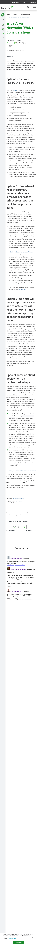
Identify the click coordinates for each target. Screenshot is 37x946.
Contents (9, 56)
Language (15, 2)
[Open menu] (34, 7)
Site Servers (16, 90)
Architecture (18, 502)
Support (33, 2)
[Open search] (28, 7)
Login (24, 2)
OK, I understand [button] (18, 942)
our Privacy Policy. (12, 938)
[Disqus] (21, 578)
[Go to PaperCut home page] (7, 7)
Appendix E (22, 289)
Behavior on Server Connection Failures (21, 252)
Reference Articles (18, 498)
